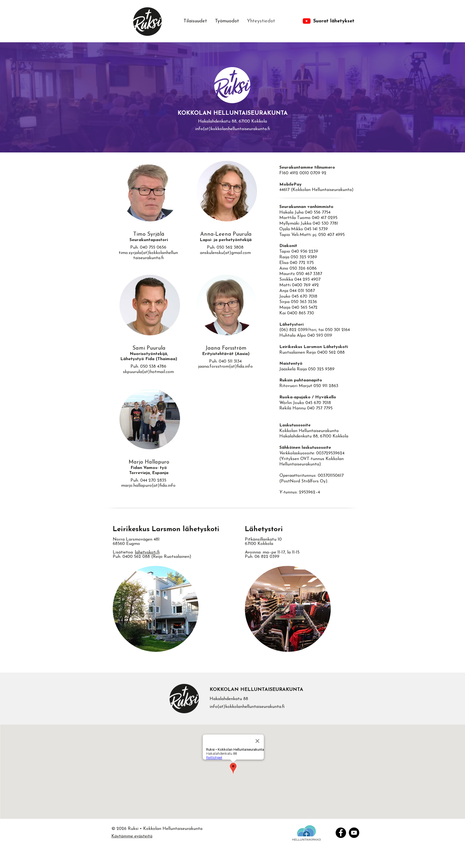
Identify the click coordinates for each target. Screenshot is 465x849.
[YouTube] (354, 832)
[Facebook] (341, 832)
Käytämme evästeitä (131, 836)
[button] (227, 21)
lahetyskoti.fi (147, 552)
